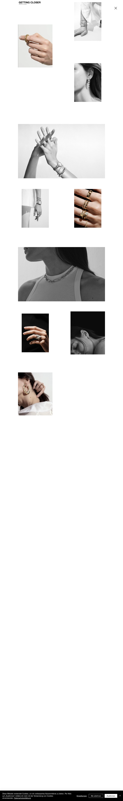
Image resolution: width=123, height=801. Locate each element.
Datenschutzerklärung (22, 798)
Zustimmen (111, 796)
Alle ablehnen (96, 796)
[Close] (120, 795)
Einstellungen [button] (82, 796)
